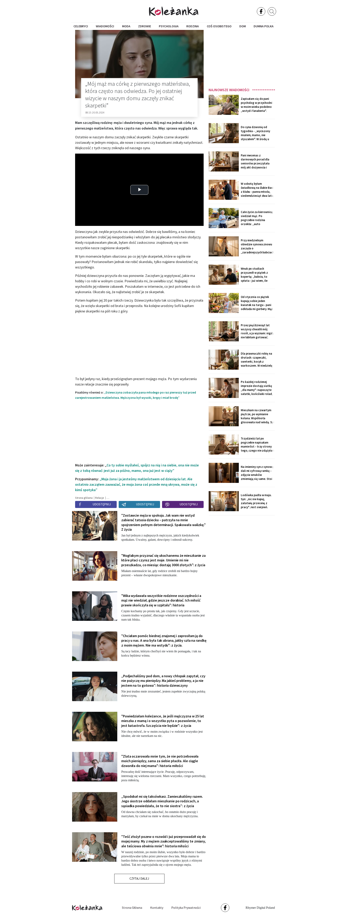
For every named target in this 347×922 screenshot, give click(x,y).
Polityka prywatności (186, 908)
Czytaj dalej (139, 878)
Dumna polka (264, 26)
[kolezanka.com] (173, 11)
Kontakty (156, 908)
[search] (272, 11)
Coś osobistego (219, 26)
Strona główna (132, 908)
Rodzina (192, 26)
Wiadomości (105, 26)
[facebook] (261, 11)
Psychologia (169, 26)
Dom (242, 26)
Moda (126, 26)
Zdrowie (144, 26)
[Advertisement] (242, 57)
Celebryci (80, 26)
